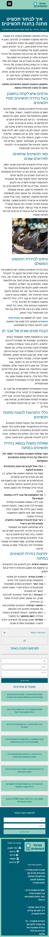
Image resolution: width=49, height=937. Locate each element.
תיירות (36, 29)
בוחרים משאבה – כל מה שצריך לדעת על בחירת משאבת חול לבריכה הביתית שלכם (35, 927)
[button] (9, 3)
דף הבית (43, 29)
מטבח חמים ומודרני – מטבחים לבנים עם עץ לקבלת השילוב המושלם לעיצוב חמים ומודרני (34, 876)
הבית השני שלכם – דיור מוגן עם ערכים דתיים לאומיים (36, 910)
